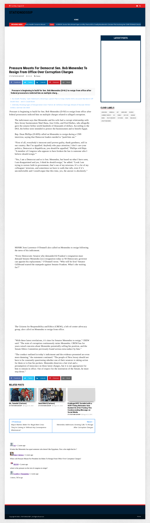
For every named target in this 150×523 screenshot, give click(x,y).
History (126, 115)
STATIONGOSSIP (21, 12)
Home (139, 516)
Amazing (104, 112)
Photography (111, 118)
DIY (114, 115)
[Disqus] (52, 469)
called (28, 329)
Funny (119, 115)
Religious (133, 118)
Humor (133, 115)
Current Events (106, 115)
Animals (111, 112)
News (36, 24)
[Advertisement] (52, 46)
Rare (126, 118)
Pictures (120, 118)
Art (118, 112)
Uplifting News (106, 121)
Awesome (124, 112)
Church (131, 112)
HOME (76, 20)
